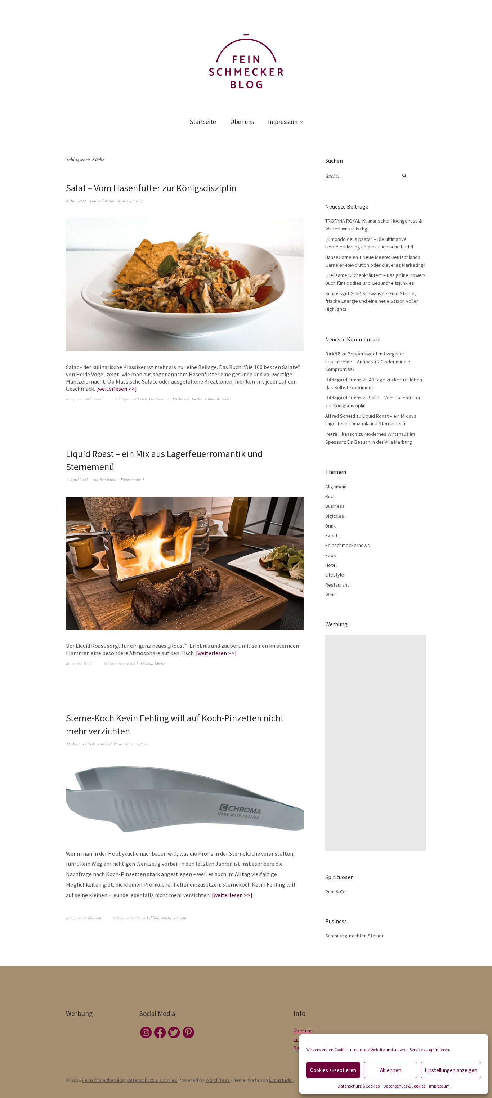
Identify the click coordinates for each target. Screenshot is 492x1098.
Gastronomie (159, 399)
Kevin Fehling (147, 917)
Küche (197, 399)
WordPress (218, 1080)
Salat (226, 399)
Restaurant (92, 917)
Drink (330, 526)
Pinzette (180, 917)
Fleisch (133, 663)
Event (331, 535)
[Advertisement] (377, 743)
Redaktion (105, 200)
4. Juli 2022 (76, 200)
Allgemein (335, 486)
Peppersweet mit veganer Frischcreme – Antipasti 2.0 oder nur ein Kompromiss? (367, 361)
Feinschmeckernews (347, 545)
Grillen (146, 663)
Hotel (331, 565)
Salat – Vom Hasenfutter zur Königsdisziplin (151, 188)
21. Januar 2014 (80, 744)
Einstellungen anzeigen (451, 1070)
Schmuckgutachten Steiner (354, 935)
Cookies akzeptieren (333, 1070)
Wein (330, 594)
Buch (87, 399)
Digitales (334, 516)
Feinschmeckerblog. (104, 1080)
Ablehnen (390, 1070)
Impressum (439, 1086)
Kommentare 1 (132, 479)
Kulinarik (212, 399)
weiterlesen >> (116, 388)
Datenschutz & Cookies (358, 1086)
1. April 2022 (77, 479)
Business (335, 506)
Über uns (242, 122)
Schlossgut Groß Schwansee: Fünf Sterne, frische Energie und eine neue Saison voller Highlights (371, 301)
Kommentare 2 (130, 200)
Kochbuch (181, 399)
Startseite (202, 122)
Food (98, 399)
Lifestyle (334, 575)
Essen (142, 399)
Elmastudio (281, 1080)
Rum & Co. (336, 891)
